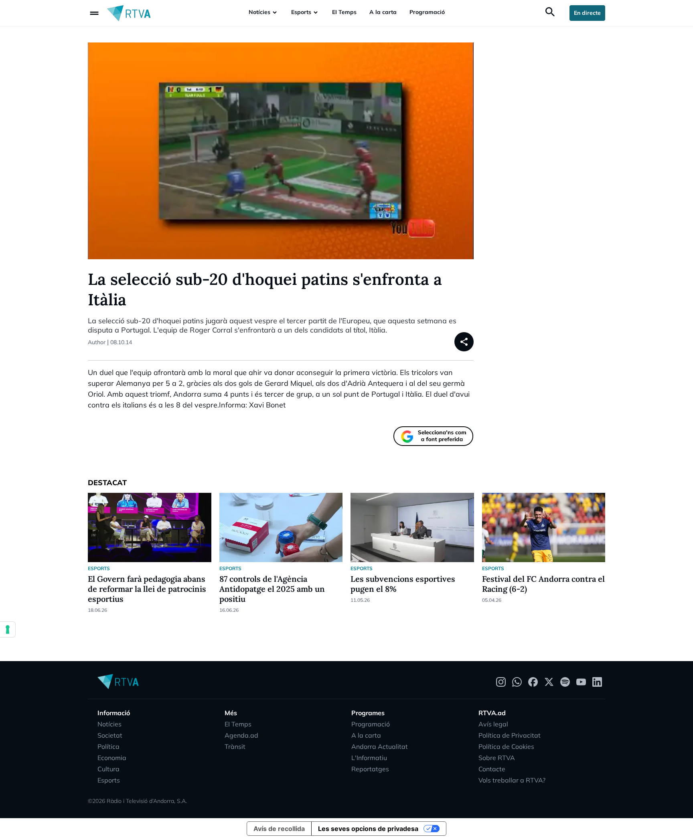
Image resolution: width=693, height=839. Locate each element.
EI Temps (344, 12)
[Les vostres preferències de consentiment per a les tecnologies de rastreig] (7, 629)
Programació (427, 12)
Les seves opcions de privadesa (368, 829)
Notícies (259, 12)
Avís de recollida (279, 829)
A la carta (383, 12)
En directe (587, 12)
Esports (301, 12)
